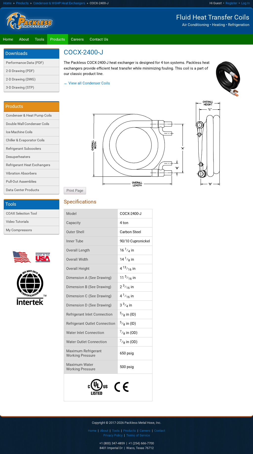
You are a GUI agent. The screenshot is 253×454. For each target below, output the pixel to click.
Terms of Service (138, 435)
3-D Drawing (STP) (20, 87)
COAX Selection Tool (21, 213)
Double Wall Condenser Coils (27, 124)
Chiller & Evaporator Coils (25, 140)
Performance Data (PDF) (25, 63)
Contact (159, 430)
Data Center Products (22, 190)
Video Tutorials (17, 222)
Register (231, 3)
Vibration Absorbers (21, 173)
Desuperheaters (18, 157)
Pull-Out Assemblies (21, 181)
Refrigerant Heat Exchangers (28, 165)
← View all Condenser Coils (87, 83)
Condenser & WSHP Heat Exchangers (59, 3)
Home (7, 3)
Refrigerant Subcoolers (23, 149)
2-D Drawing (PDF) (20, 71)
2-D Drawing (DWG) (21, 79)
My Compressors (19, 230)
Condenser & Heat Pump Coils (29, 115)
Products (22, 3)
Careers (77, 39)
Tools (39, 39)
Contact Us (99, 39)
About (24, 39)
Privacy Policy (113, 435)
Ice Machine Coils (19, 132)
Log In (245, 3)
